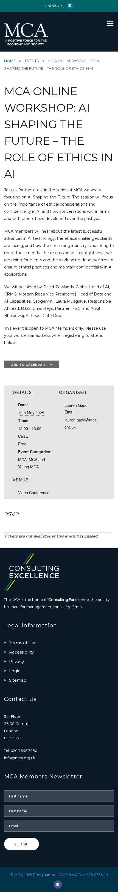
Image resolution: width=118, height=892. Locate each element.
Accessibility (21, 652)
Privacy (16, 661)
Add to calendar (28, 364)
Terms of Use (22, 642)
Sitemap (18, 680)
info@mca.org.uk (19, 758)
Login (15, 670)
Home (10, 60)
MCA (22, 459)
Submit (21, 844)
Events (32, 60)
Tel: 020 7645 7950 (20, 750)
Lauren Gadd (76, 405)
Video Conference (33, 492)
